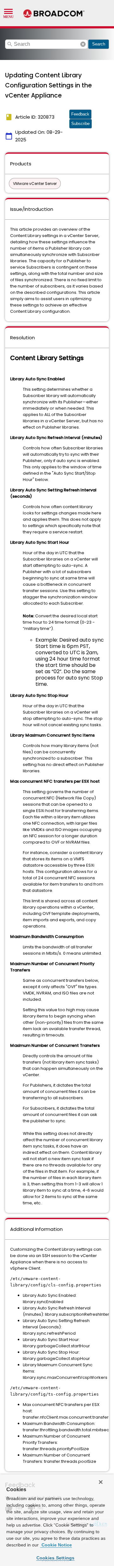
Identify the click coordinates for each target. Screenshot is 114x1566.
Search (98, 44)
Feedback (80, 114)
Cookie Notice (56, 1544)
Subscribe (80, 123)
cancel (83, 44)
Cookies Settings (55, 1557)
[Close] (101, 1482)
